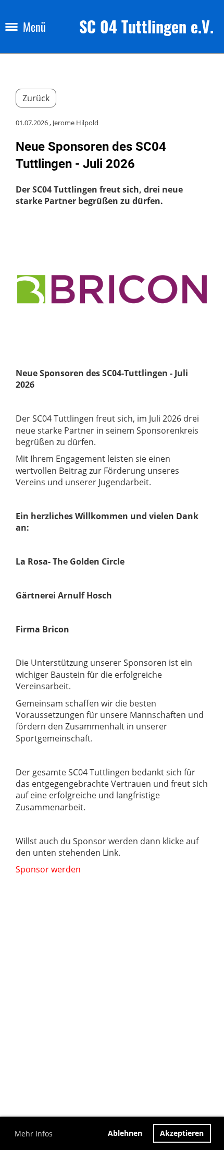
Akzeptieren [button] (182, 1133)
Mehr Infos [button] (34, 1134)
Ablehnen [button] (125, 1133)
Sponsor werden (48, 869)
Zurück (35, 98)
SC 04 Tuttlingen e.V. (146, 27)
